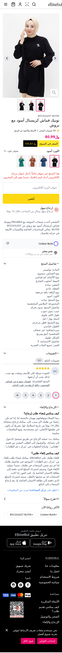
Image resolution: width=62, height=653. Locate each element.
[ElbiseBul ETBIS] (17, 609)
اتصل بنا (54, 571)
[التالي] (7, 58)
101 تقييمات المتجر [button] (47, 130)
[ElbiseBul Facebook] (28, 585)
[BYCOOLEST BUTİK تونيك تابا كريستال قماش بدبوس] (32, 161)
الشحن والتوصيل (49, 616)
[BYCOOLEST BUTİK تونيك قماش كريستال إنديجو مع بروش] (43, 161)
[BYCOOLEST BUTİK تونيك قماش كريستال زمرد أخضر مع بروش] (21, 161)
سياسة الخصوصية (49, 582)
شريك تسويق (23, 566)
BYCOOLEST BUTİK (48, 115)
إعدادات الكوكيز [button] (47, 641)
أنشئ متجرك (23, 571)
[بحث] (33, 4)
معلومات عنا (52, 566)
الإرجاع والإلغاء (51, 622)
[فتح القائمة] (6, 4)
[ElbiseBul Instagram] (13, 585)
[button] (31, 263)
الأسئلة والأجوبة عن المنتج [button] (25, 130)
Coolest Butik (47, 514)
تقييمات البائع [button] (48, 360)
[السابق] (55, 58)
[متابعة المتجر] (7, 243)
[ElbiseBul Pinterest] (20, 585)
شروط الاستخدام (49, 577)
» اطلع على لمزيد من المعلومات (33, 490)
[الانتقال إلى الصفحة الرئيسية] (55, 4)
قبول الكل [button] (28, 641)
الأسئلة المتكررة (50, 601)
